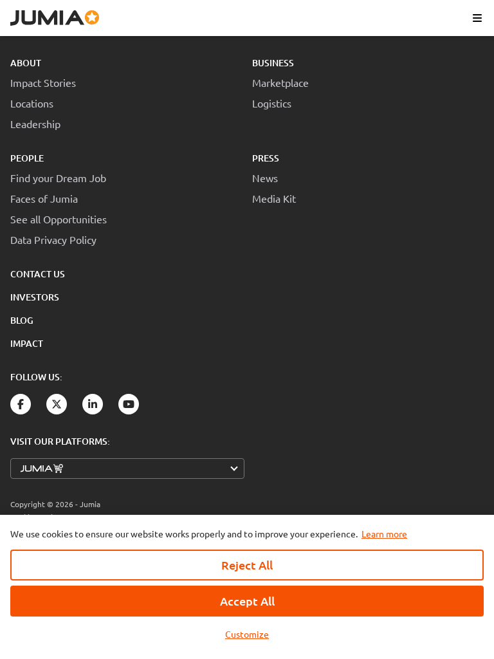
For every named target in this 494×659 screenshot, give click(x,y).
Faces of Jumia (44, 198)
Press (265, 158)
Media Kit (274, 198)
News (265, 177)
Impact (26, 343)
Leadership (35, 123)
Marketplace (280, 82)
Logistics (271, 103)
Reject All (247, 564)
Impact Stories (43, 82)
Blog (21, 320)
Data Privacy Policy (53, 239)
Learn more (384, 533)
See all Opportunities (58, 218)
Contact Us (37, 274)
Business (273, 63)
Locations (31, 103)
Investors (34, 297)
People (27, 158)
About (25, 63)
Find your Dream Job (58, 177)
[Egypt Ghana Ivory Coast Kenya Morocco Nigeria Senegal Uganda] (127, 468)
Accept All (247, 600)
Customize (247, 634)
